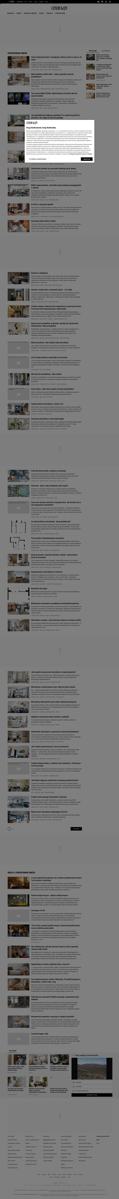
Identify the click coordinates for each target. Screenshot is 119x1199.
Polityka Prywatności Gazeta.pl (78, 154)
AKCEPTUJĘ (86, 159)
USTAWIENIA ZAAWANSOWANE (37, 159)
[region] (59, 141)
